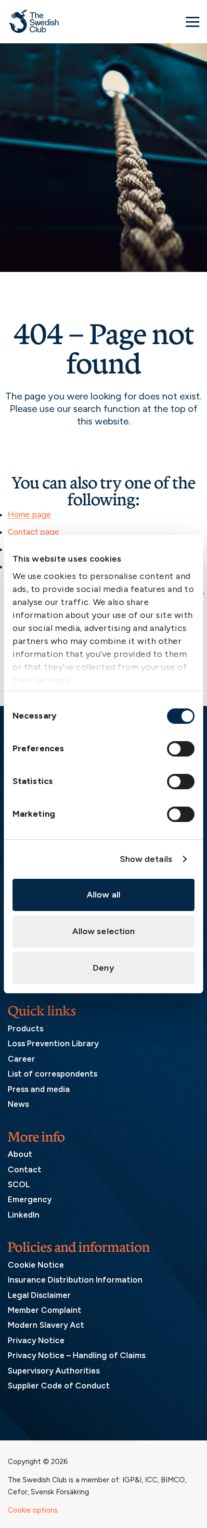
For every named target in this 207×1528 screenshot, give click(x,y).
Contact (24, 1169)
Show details (146, 859)
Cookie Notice (36, 1265)
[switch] (180, 749)
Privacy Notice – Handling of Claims (76, 1355)
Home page (29, 514)
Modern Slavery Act (46, 1325)
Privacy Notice (36, 1340)
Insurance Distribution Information (75, 1279)
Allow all (103, 894)
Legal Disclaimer (39, 1295)
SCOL (19, 1184)
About (20, 1154)
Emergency (30, 1199)
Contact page (33, 532)
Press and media (39, 1089)
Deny (103, 968)
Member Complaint (44, 1310)
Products (25, 1028)
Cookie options (33, 1510)
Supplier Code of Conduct (59, 1385)
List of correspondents (52, 1074)
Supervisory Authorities (54, 1370)
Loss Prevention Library (53, 1043)
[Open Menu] (192, 21)
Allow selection (103, 931)
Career (21, 1059)
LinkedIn (23, 1215)
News (18, 1104)
